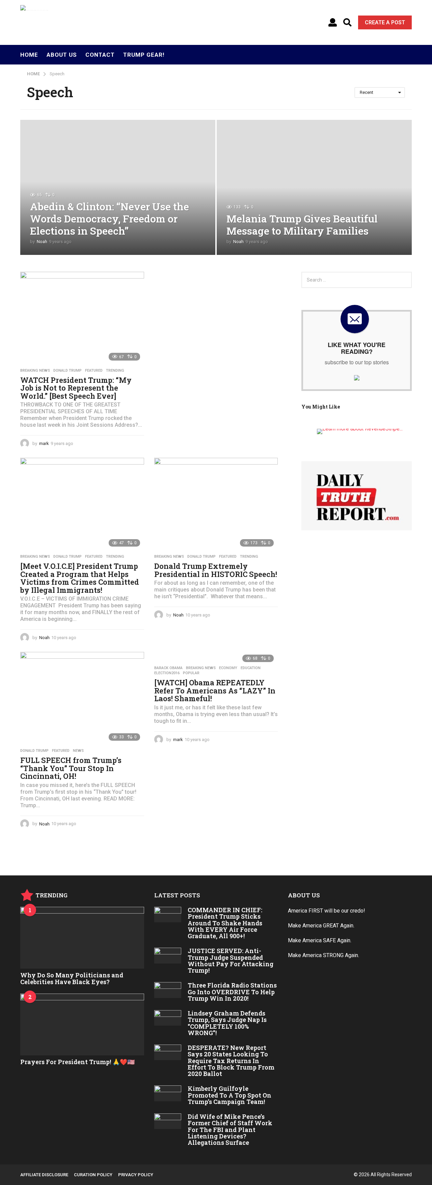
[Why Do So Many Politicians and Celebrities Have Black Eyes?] (82, 938)
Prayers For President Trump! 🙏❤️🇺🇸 (77, 1062)
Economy (228, 668)
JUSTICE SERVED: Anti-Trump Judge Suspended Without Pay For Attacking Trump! (230, 960)
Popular (191, 673)
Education (251, 668)
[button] (332, 22)
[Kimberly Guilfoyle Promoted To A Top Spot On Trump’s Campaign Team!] (168, 1093)
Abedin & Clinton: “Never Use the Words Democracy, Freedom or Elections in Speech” (109, 218)
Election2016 (167, 673)
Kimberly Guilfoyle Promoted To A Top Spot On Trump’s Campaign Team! (229, 1095)
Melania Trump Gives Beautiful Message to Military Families (302, 224)
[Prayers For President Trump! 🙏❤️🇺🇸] (82, 1024)
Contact (100, 54)
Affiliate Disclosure (44, 1174)
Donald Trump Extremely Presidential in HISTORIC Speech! (215, 570)
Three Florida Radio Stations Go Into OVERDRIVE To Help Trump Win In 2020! (232, 991)
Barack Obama (168, 668)
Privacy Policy (135, 1174)
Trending (115, 371)
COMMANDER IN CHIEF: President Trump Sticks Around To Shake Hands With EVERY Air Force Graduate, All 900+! (225, 923)
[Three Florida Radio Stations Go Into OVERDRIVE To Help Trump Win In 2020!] (168, 990)
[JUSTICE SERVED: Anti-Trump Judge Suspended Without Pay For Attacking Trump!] (168, 955)
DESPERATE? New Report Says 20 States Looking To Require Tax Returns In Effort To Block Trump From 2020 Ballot (231, 1061)
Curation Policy (93, 1174)
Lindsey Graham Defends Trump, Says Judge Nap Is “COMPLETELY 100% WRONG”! (227, 1023)
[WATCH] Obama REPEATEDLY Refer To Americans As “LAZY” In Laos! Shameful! (214, 690)
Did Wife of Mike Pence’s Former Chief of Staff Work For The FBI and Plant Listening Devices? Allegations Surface (230, 1129)
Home (29, 54)
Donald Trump (67, 371)
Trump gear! (144, 54)
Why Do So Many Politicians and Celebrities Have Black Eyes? (71, 978)
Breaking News (35, 371)
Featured (94, 371)
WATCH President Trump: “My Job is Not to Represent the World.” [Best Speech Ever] (76, 388)
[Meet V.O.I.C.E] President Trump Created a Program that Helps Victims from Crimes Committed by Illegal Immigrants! (79, 578)
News (78, 751)
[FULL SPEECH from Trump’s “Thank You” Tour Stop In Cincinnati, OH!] (82, 698)
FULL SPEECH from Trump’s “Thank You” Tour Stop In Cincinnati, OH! (71, 768)
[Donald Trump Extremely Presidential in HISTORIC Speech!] (216, 504)
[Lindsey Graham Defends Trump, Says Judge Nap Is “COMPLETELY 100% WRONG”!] (168, 1018)
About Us (62, 54)
